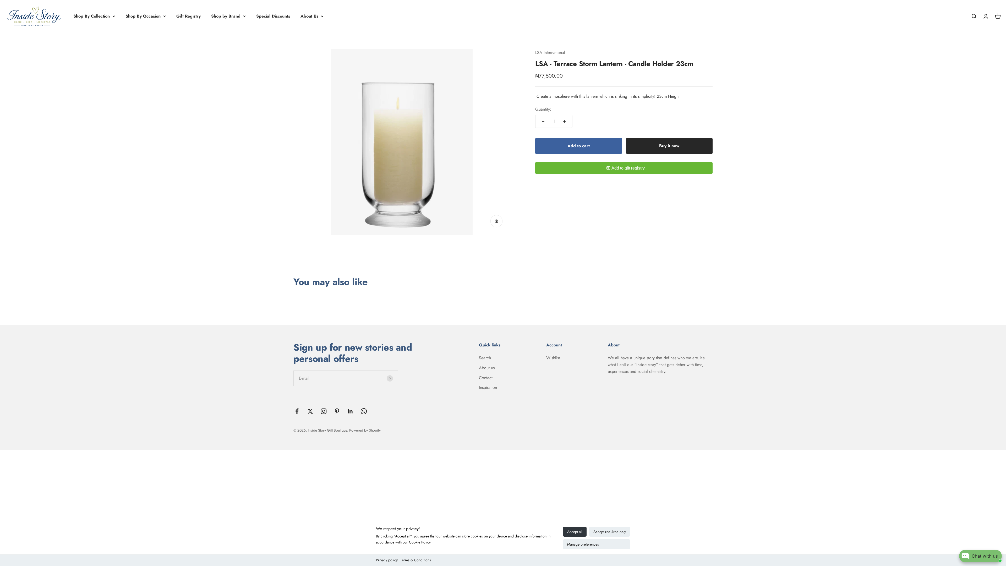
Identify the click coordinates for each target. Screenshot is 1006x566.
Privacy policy (387, 560)
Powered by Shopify (365, 430)
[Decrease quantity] (543, 121)
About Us (309, 16)
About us (487, 368)
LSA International (550, 53)
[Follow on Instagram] (323, 411)
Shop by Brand (225, 16)
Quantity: (543, 109)
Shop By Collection (91, 16)
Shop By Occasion (143, 16)
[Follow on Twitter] (310, 411)
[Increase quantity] (564, 121)
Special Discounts (273, 16)
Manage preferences (583, 544)
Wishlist (553, 358)
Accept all (574, 531)
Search (485, 358)
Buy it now (669, 146)
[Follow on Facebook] (296, 411)
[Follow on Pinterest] (337, 411)
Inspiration (488, 387)
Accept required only (609, 531)
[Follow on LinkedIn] (350, 411)
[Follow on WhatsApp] (363, 411)
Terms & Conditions (415, 560)
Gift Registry (188, 16)
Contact (486, 378)
